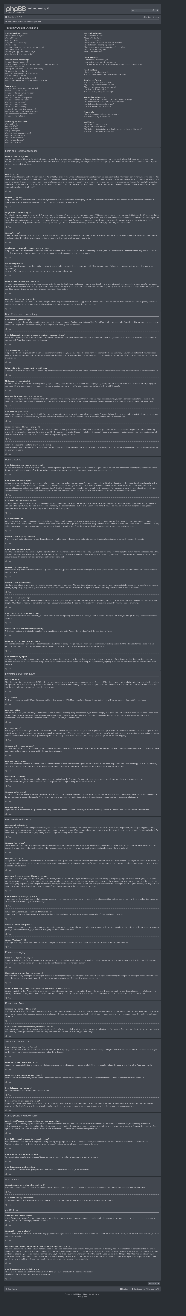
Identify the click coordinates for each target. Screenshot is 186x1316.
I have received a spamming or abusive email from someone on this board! (113, 64)
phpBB (108, 386)
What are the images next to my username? (21, 73)
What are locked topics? (14, 140)
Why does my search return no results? (99, 85)
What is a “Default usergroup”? (95, 49)
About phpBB (29, 1221)
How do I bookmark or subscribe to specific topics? (104, 102)
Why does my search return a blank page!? (100, 87)
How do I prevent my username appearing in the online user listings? (31, 64)
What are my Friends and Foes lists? (97, 72)
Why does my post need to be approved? (21, 114)
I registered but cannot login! (16, 43)
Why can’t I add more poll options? (18, 97)
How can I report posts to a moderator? (20, 109)
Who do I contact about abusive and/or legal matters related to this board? (113, 129)
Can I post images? (12, 131)
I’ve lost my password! (13, 49)
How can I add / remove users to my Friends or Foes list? (105, 74)
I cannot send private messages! (96, 60)
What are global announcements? (18, 133)
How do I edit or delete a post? (17, 91)
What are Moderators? (92, 38)
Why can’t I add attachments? (16, 104)
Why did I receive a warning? (16, 107)
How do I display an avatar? (15, 76)
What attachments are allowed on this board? (101, 114)
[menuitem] (19, 17)
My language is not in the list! (16, 71)
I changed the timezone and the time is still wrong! (24, 69)
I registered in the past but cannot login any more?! (24, 47)
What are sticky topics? (14, 138)
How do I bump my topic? (15, 116)
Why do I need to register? (15, 36)
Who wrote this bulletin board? (95, 124)
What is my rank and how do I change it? (20, 78)
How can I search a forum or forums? (98, 82)
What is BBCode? (11, 124)
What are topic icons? (13, 142)
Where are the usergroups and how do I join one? (103, 43)
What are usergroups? (92, 40)
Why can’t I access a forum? (15, 102)
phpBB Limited (74, 1218)
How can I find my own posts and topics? (99, 92)
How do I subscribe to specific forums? (99, 104)
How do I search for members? (96, 89)
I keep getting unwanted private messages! (100, 62)
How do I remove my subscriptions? (97, 106)
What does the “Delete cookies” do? (19, 54)
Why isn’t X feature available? (95, 127)
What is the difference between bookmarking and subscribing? (108, 99)
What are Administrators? (93, 36)
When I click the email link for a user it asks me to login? (26, 80)
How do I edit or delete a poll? (16, 100)
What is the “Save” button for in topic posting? (22, 111)
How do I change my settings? (16, 62)
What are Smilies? (12, 128)
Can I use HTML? (11, 126)
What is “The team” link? (93, 52)
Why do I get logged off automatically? (20, 52)
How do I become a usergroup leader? (99, 45)
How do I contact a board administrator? (99, 131)
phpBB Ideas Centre (117, 1233)
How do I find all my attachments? (97, 117)
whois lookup (25, 1251)
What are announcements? (15, 135)
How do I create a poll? (14, 95)
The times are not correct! (15, 67)
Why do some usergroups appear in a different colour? (105, 47)
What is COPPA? (11, 38)
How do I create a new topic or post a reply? (22, 88)
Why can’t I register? (12, 40)
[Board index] (16, 8)
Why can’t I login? (11, 45)
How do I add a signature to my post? (19, 93)
